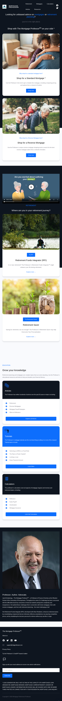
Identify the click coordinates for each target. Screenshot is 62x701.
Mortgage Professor (14, 6)
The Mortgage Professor (11, 631)
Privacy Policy (6, 649)
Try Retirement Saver (31, 319)
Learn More (31, 466)
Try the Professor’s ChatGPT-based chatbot (14, 653)
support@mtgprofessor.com (14, 645)
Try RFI (31, 254)
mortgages (39, 14)
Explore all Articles (31, 418)
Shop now (31, 90)
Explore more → (31, 272)
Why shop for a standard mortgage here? (31, 73)
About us (5, 635)
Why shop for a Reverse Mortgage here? (31, 138)
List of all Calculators (31, 514)
